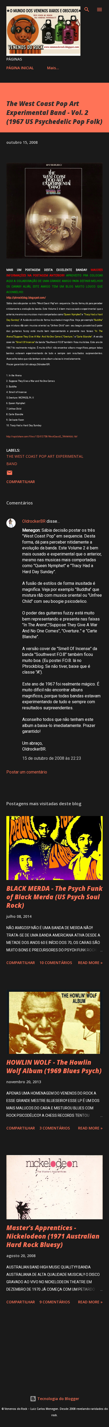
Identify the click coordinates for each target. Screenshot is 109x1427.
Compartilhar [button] (20, 481)
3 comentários (54, 1128)
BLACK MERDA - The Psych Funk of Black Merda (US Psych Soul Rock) (54, 897)
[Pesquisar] (87, 9)
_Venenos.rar (42, 436)
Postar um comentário (26, 772)
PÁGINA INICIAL (20, 67)
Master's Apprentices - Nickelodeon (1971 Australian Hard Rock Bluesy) (52, 1236)
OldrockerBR (34, 521)
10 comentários (55, 962)
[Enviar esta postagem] (9, 474)
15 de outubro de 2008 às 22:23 (51, 758)
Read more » (90, 962)
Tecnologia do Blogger (57, 1398)
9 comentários (54, 1301)
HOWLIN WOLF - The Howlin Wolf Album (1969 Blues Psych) (54, 1066)
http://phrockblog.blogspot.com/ (26, 297)
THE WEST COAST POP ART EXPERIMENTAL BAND (44, 460)
